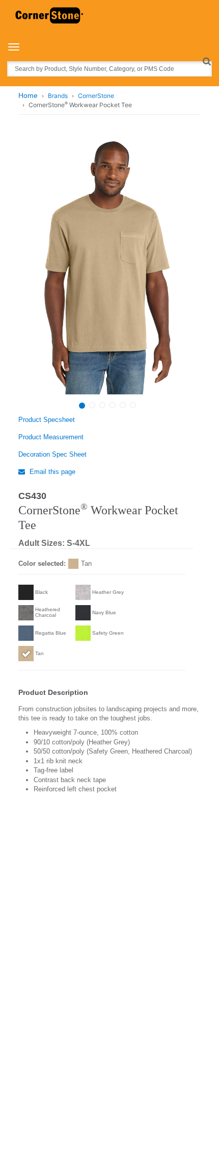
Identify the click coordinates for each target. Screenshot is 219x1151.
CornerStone (96, 95)
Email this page (51, 472)
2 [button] (92, 405)
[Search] (206, 61)
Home (28, 95)
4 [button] (113, 405)
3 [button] (102, 405)
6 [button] (133, 405)
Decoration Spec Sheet (52, 454)
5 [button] (123, 405)
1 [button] (82, 406)
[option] (108, 265)
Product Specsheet (46, 419)
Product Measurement (51, 437)
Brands (58, 95)
